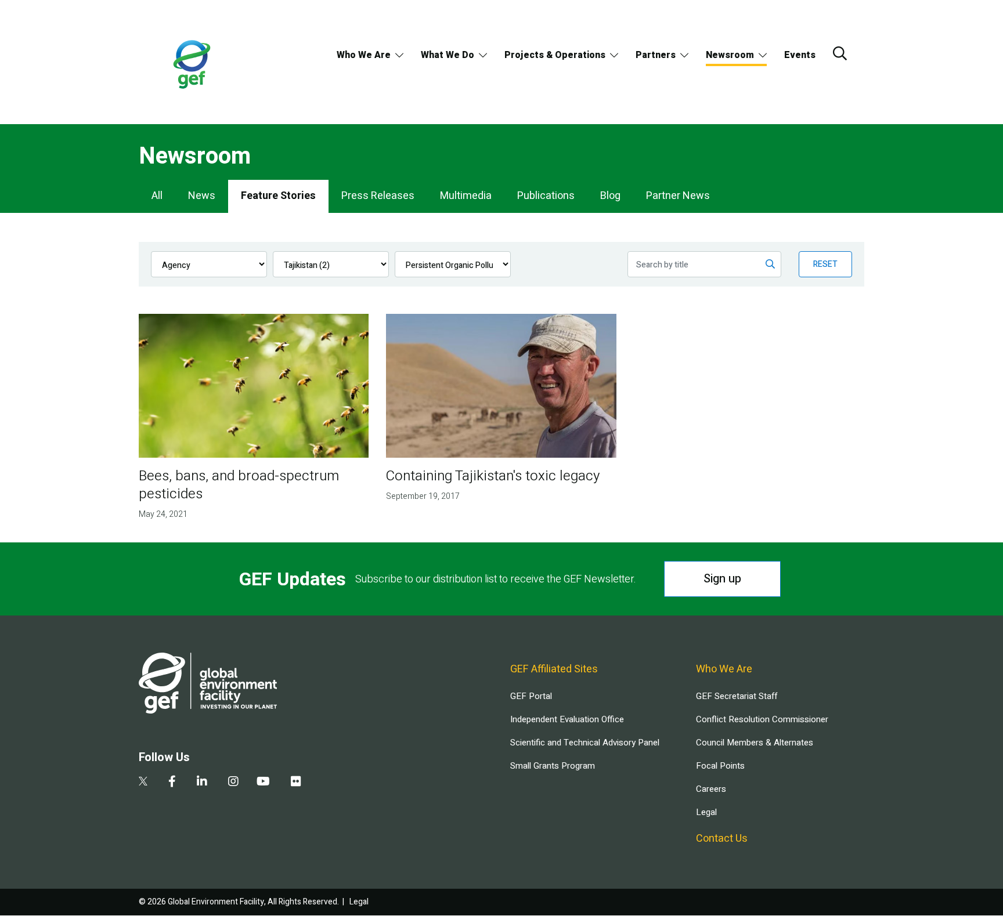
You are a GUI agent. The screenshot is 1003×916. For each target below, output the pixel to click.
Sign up (722, 578)
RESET (825, 264)
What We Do (447, 55)
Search (840, 53)
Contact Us (722, 838)
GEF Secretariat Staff (736, 696)
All (157, 196)
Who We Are (364, 55)
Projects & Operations (554, 55)
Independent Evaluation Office (567, 719)
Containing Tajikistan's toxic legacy (493, 476)
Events (800, 55)
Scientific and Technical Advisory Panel (584, 742)
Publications (546, 196)
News (201, 196)
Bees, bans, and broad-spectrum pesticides (239, 485)
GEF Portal (531, 696)
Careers (711, 789)
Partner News (678, 196)
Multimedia (466, 196)
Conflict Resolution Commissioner (762, 719)
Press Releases (377, 196)
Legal (706, 812)
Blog (610, 196)
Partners (656, 55)
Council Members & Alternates (754, 742)
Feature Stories (278, 196)
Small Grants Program (552, 765)
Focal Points (720, 765)
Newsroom (730, 55)
